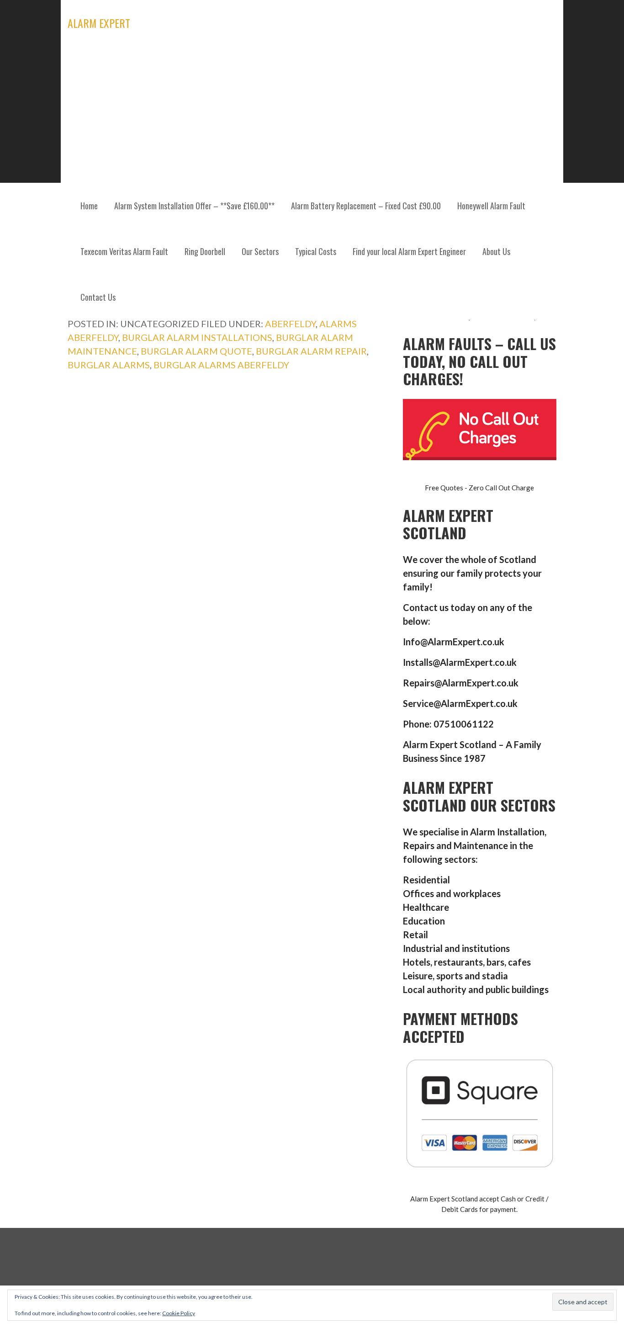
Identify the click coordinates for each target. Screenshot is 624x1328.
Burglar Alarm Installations (197, 337)
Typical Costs (315, 251)
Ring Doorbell (205, 251)
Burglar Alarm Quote (196, 350)
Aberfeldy (290, 323)
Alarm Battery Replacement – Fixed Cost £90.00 (366, 206)
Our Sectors (260, 251)
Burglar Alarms (109, 364)
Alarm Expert (99, 23)
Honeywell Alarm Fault (491, 206)
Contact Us (98, 297)
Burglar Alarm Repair (311, 350)
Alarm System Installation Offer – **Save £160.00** (194, 206)
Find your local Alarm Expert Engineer (409, 251)
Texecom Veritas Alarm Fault (124, 251)
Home (89, 206)
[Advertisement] (312, 114)
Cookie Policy (178, 1313)
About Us (496, 251)
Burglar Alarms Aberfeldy (221, 364)
